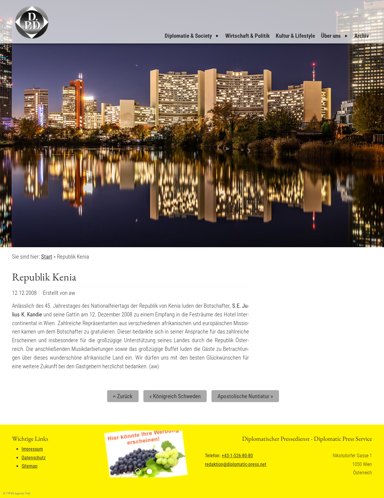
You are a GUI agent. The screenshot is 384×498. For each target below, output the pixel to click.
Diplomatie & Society (188, 35)
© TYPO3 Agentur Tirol (16, 493)
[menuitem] (192, 35)
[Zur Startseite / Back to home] (31, 38)
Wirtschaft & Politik (247, 35)
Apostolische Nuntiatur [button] (245, 396)
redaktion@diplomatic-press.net (235, 464)
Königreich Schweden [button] (175, 396)
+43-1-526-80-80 (237, 455)
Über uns (331, 35)
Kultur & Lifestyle (295, 35)
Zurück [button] (122, 396)
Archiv (361, 35)
